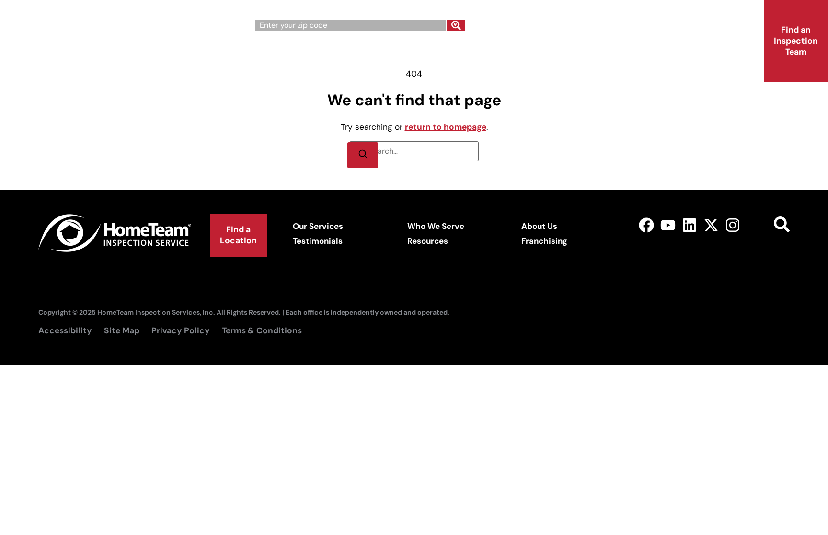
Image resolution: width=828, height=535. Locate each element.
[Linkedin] (690, 225)
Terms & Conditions (262, 330)
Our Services (279, 51)
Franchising (545, 51)
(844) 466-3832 (611, 22)
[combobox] (350, 25)
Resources (427, 241)
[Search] (455, 25)
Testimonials (318, 241)
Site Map (121, 330)
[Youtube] (668, 225)
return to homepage (445, 127)
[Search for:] (414, 151)
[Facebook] (646, 225)
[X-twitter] (711, 225)
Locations (629, 51)
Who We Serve (374, 51)
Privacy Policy (180, 330)
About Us (463, 51)
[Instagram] (732, 225)
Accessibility (65, 330)
